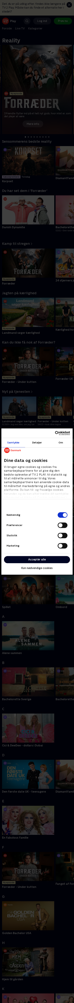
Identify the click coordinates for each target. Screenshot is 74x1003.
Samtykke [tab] (13, 442)
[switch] (62, 525)
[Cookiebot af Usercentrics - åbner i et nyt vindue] (55, 433)
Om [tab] (61, 442)
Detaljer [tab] (37, 442)
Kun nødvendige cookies (37, 568)
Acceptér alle (37, 559)
